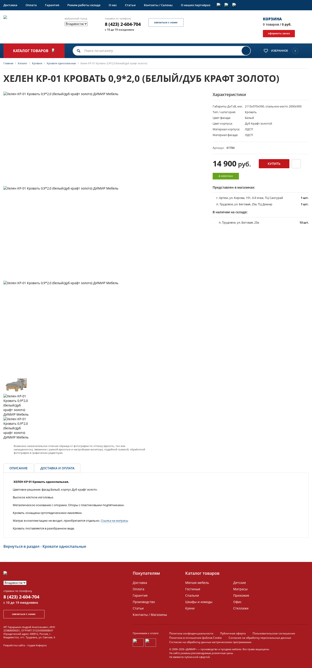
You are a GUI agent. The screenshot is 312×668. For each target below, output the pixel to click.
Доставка (10, 5)
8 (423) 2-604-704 (123, 24)
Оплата (31, 5)
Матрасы (240, 589)
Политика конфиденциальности (191, 633)
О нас (113, 5)
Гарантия (52, 5)
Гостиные (192, 589)
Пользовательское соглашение (274, 633)
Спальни (192, 595)
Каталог (22, 63)
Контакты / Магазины (150, 614)
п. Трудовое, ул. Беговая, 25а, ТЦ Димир (244, 204)
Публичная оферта (233, 633)
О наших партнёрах (195, 5)
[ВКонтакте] (219, 5)
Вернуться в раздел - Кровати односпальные (44, 546)
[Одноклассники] (234, 5)
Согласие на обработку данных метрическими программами (210, 642)
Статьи (130, 5)
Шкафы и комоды (198, 602)
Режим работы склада (83, 5)
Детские (239, 582)
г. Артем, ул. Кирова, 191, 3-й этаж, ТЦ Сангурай (249, 198)
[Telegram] (227, 5)
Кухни (190, 608)
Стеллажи (241, 608)
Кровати (37, 63)
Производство (144, 602)
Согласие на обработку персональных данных (260, 638)
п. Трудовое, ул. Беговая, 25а (239, 222)
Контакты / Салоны (158, 5)
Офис (237, 602)
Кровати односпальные (61, 63)
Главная (8, 63)
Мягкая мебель (197, 582)
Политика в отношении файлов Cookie (195, 638)
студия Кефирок (37, 645)
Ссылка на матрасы (114, 520)
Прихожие (241, 595)
